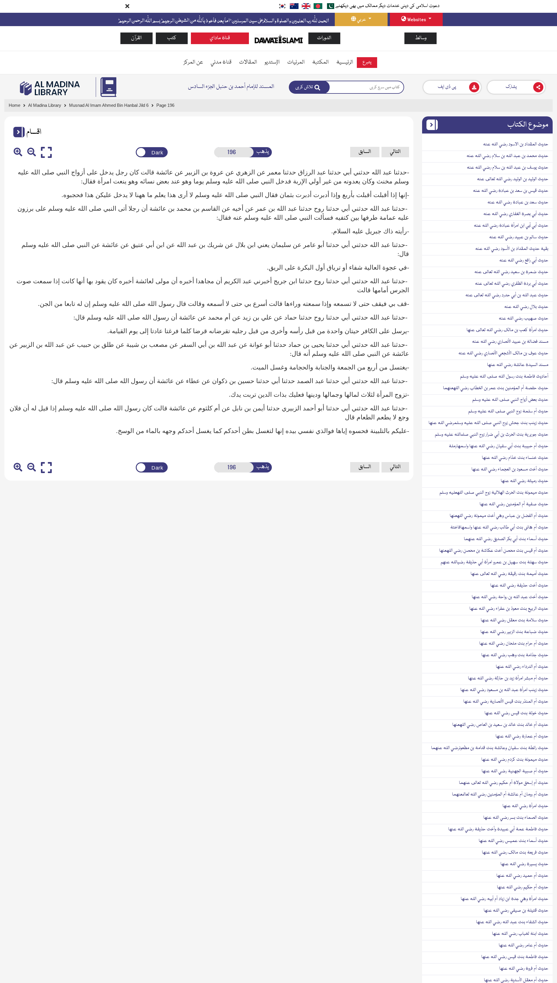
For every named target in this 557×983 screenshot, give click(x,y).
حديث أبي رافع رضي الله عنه (523, 260)
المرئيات (296, 62)
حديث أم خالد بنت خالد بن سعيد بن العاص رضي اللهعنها (500, 725)
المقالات (248, 62)
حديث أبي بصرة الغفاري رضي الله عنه (515, 214)
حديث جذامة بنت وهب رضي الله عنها (514, 655)
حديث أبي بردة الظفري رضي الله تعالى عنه (511, 283)
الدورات (324, 38)
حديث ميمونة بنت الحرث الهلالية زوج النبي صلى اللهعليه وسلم (494, 492)
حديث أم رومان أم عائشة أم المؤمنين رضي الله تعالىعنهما (500, 794)
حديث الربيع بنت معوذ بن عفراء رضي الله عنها (508, 608)
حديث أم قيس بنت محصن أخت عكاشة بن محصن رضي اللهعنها (493, 550)
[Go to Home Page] (279, 39)
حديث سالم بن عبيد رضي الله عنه (518, 237)
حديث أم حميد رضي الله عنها (522, 875)
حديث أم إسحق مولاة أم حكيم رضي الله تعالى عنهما (503, 783)
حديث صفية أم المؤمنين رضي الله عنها (514, 504)
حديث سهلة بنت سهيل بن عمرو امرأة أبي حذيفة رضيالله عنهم (494, 562)
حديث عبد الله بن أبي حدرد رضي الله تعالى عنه (506, 295)
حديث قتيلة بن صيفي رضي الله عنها (516, 910)
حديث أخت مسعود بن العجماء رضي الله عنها (509, 469)
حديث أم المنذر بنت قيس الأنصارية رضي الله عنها (505, 701)
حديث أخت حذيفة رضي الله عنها (519, 585)
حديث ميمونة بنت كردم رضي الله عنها (514, 759)
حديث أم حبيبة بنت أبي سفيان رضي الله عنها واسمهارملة (498, 446)
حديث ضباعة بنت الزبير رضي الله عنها (514, 632)
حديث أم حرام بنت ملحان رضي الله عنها (513, 643)
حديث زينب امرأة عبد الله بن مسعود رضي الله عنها (504, 690)
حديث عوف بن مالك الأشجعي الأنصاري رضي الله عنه (503, 353)
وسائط (420, 38)
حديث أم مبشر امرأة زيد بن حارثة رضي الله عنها (508, 678)
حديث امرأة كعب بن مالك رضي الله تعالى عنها (507, 330)
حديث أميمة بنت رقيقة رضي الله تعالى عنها (509, 574)
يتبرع (367, 62)
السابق (365, 152)
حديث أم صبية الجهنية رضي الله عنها (515, 771)
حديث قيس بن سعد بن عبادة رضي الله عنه (510, 190)
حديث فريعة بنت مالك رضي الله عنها (515, 852)
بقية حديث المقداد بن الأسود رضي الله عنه (511, 249)
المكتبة (320, 62)
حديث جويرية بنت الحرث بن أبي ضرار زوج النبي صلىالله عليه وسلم (491, 434)
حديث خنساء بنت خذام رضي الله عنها (515, 457)
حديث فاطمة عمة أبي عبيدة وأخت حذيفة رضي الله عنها (498, 829)
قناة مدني (221, 62)
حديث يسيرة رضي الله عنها (524, 864)
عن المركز (193, 62)
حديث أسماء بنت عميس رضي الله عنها (513, 841)
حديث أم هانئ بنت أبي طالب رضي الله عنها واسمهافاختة (499, 527)
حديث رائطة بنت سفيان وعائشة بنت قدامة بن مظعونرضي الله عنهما (489, 748)
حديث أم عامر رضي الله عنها (523, 945)
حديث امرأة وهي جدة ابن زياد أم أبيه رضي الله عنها (504, 899)
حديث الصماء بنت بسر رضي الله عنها (515, 817)
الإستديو (272, 62)
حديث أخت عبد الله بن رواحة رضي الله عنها (510, 597)
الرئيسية (344, 62)
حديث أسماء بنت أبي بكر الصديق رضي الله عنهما (506, 539)
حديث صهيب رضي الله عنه (523, 318)
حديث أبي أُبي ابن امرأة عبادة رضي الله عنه (511, 225)
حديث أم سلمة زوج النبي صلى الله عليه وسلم (508, 411)
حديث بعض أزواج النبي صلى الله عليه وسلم (510, 399)
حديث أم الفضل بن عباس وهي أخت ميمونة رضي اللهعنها (499, 516)
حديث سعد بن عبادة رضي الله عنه (517, 202)
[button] (17, 132)
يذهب (262, 152)
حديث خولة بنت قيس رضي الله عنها (516, 713)
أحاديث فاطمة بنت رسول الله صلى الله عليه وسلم (504, 376)
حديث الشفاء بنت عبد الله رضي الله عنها (512, 922)
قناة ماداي (220, 38)
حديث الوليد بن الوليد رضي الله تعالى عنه (512, 179)
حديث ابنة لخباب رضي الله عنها (520, 933)
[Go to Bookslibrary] (50, 88)
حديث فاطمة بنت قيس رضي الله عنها (514, 957)
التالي (395, 152)
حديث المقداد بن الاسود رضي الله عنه (515, 144)
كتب (171, 38)
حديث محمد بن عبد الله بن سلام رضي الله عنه (507, 156)
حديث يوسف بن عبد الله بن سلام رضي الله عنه (507, 167)
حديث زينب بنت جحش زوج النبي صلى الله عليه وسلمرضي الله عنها (488, 423)
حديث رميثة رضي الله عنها (524, 481)
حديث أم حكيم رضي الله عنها (522, 887)
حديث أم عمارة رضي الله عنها (521, 736)
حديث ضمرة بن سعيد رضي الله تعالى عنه (511, 272)
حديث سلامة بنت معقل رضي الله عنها (514, 620)
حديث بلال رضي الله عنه (526, 307)
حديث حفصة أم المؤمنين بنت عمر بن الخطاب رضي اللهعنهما (495, 388)
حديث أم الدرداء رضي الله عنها (522, 666)
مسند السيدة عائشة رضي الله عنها (517, 365)
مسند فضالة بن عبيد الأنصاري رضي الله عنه (510, 341)
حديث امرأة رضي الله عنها (525, 806)
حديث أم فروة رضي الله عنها (523, 968)
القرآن (136, 38)
